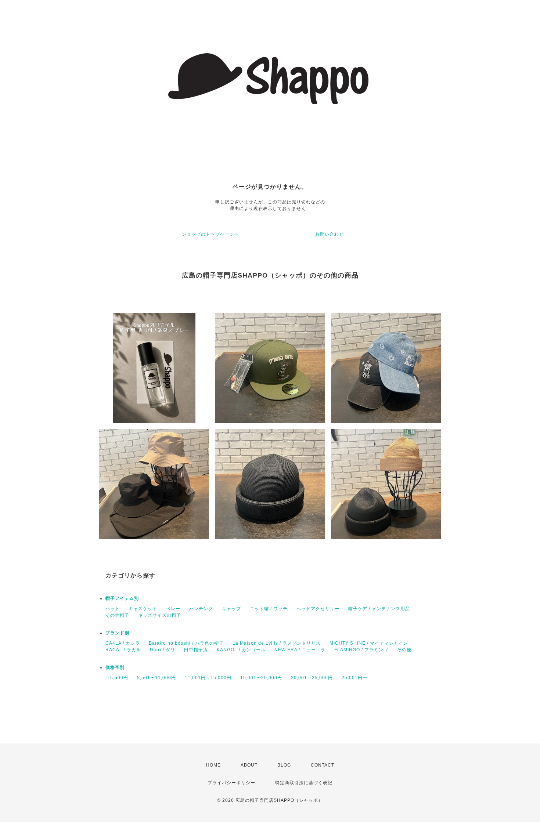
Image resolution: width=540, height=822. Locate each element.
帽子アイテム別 (122, 598)
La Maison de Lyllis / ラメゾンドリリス (277, 643)
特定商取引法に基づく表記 (303, 782)
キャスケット (143, 608)
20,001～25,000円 (312, 677)
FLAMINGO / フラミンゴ (361, 649)
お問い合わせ (329, 234)
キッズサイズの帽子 (159, 615)
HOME (213, 765)
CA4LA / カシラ (122, 643)
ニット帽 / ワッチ (269, 608)
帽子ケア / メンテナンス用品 (379, 608)
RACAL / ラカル (123, 649)
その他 (404, 649)
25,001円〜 (354, 677)
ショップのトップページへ (210, 234)
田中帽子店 (196, 649)
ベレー (173, 608)
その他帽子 (117, 615)
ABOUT (249, 765)
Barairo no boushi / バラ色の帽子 (186, 643)
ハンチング (201, 608)
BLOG (284, 765)
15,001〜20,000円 (261, 677)
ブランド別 (117, 632)
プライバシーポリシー (231, 782)
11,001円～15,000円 (208, 677)
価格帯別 (115, 667)
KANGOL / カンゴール (241, 649)
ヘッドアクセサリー (317, 608)
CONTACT (322, 765)
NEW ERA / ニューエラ (299, 649)
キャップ (231, 608)
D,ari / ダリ (162, 649)
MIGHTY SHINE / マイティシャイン (369, 643)
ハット (112, 608)
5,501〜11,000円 (156, 677)
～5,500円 (116, 677)
